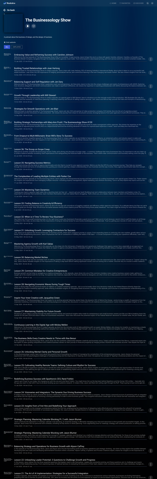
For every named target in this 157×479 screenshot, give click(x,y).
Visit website (11, 42)
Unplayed (17, 47)
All (7, 47)
